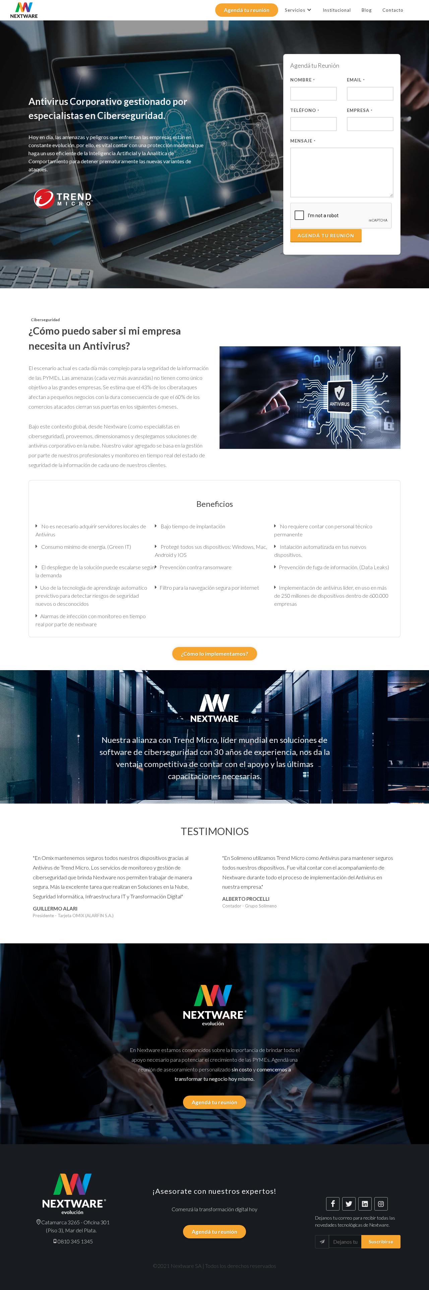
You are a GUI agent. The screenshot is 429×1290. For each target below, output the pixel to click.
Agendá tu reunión (246, 10)
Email (356, 79)
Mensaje (303, 140)
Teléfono (304, 110)
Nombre (302, 79)
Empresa (360, 110)
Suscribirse (381, 1241)
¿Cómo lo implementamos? (214, 653)
